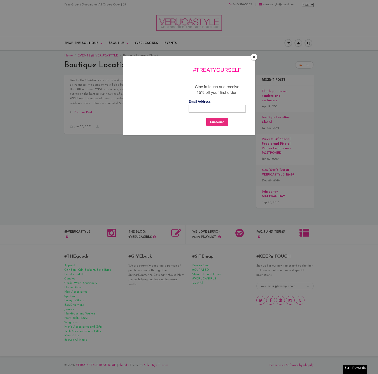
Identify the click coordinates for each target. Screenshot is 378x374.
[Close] (254, 57)
